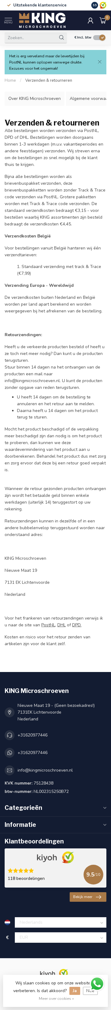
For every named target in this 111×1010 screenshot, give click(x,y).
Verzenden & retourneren (48, 80)
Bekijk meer (82, 896)
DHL (61, 625)
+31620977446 (32, 735)
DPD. (76, 625)
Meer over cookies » (56, 998)
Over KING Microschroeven (34, 98)
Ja (75, 991)
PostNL (48, 625)
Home (10, 80)
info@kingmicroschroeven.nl (45, 770)
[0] (103, 20)
